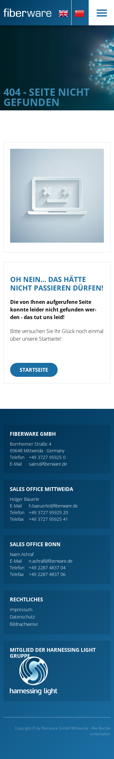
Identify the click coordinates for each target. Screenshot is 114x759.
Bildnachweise (24, 624)
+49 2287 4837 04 (47, 568)
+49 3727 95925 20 (48, 512)
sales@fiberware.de (48, 464)
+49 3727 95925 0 (47, 457)
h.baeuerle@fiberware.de (53, 506)
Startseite (34, 369)
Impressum (21, 609)
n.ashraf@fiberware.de (51, 561)
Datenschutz (22, 617)
